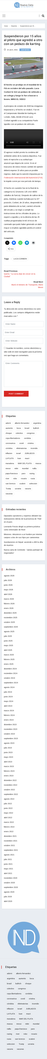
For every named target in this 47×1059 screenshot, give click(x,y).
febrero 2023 (9, 771)
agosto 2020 (9, 892)
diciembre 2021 (10, 836)
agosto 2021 (9, 855)
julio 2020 (8, 897)
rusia (33, 478)
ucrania (18, 489)
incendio (34, 448)
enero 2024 (8, 720)
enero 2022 (8, 831)
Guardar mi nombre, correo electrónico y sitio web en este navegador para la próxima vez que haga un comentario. (23, 351)
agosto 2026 (9, 576)
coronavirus (10, 443)
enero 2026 (8, 608)
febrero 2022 (9, 827)
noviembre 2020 (10, 878)
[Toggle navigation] (4, 16)
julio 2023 (8, 748)
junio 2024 (8, 697)
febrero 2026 (9, 604)
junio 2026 (8, 585)
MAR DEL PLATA (25, 463)
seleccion (33, 484)
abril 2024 (8, 706)
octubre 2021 (9, 845)
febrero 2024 (9, 715)
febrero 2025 (9, 659)
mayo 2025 (8, 645)
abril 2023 (8, 762)
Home (6, 26)
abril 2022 (8, 818)
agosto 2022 (9, 799)
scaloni (22, 484)
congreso (31, 433)
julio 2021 (8, 859)
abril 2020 (8, 901)
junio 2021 (8, 864)
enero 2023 (8, 776)
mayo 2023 (8, 757)
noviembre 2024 (10, 673)
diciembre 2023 (10, 724)
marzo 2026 (9, 599)
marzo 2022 (9, 822)
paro (23, 473)
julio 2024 (8, 692)
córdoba (9, 448)
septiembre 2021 (11, 850)
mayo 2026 (8, 590)
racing (31, 473)
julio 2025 (8, 636)
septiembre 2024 (11, 683)
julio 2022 (8, 804)
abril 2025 (8, 650)
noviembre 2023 (10, 729)
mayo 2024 (8, 701)
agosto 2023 (9, 743)
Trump (8, 489)
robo (15, 478)
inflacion (9, 453)
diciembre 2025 (10, 613)
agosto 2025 (9, 631)
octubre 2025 (9, 622)
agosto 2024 (9, 687)
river (7, 478)
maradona (10, 463)
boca (19, 428)
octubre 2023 (9, 734)
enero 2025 (8, 664)
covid (21, 443)
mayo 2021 (8, 869)
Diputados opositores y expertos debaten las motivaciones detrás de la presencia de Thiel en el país (22, 519)
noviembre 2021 (10, 841)
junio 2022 (8, 808)
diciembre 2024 (10, 669)
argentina (37, 423)
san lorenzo (11, 484)
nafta (34, 468)
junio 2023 (8, 752)
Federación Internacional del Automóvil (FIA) (23, 177)
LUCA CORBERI (20, 259)
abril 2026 (8, 594)
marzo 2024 (9, 711)
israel (18, 453)
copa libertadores (13, 438)
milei (16, 468)
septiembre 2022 (11, 794)
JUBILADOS (30, 453)
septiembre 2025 (11, 627)
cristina (31, 443)
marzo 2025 (9, 655)
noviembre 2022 (10, 785)
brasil (27, 428)
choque (9, 433)
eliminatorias (21, 448)
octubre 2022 (9, 790)
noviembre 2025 (10, 618)
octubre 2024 (9, 678)
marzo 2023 (9, 766)
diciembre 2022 (10, 780)
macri (27, 458)
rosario (24, 478)
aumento (9, 428)
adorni (8, 423)
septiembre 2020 (11, 887)
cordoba (27, 438)
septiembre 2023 (11, 738)
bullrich (36, 428)
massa (38, 463)
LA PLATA (10, 458)
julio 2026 (8, 580)
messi (8, 468)
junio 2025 (8, 641)
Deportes (14, 26)
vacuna (28, 489)
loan (19, 458)
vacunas (9, 494)
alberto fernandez (22, 423)
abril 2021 (8, 873)
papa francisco (12, 473)
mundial (25, 468)
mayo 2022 (8, 813)
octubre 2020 (9, 883)
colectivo (19, 433)
